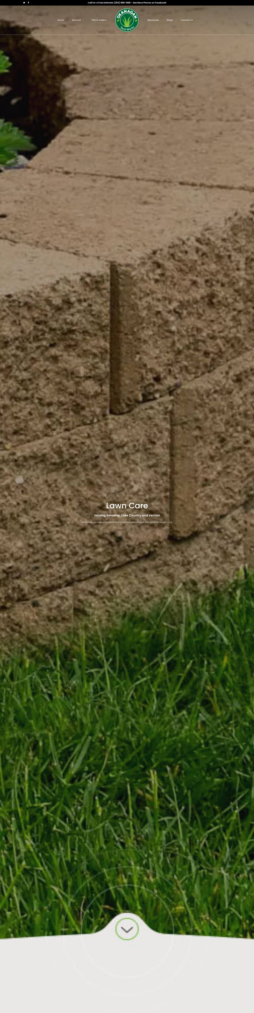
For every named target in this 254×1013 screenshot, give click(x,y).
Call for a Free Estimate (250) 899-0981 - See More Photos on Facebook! (127, 2)
